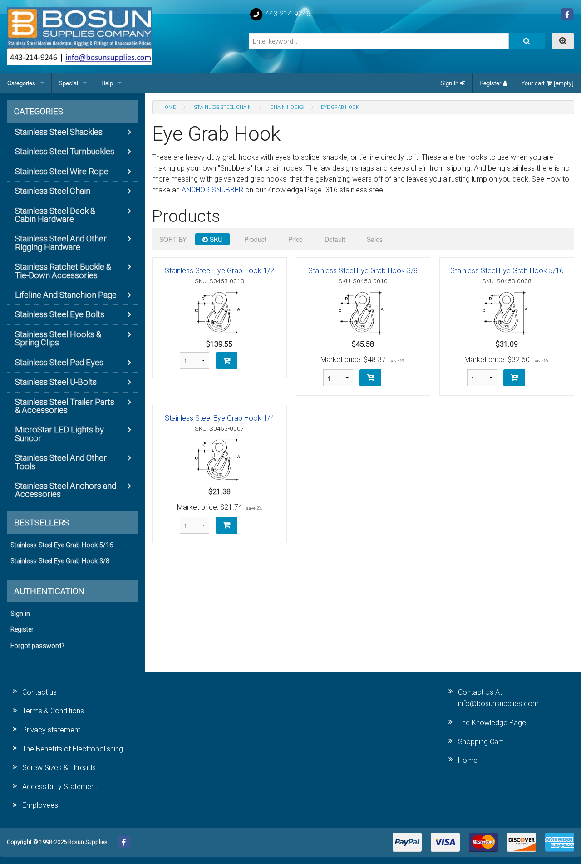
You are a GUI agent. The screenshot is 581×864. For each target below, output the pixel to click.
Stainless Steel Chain (52, 191)
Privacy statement (51, 730)
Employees (40, 805)
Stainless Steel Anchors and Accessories (65, 490)
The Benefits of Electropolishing (72, 749)
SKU (215, 239)
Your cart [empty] (547, 83)
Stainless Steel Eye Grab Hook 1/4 (219, 418)
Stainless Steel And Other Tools (61, 462)
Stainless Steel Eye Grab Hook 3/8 (363, 270)
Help (107, 83)
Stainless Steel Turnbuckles (64, 151)
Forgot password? (37, 646)
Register (491, 83)
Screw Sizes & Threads (59, 767)
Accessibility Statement (59, 786)
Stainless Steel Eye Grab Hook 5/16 (507, 270)
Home (468, 760)
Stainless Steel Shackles (59, 132)
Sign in (450, 83)
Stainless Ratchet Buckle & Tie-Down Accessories (63, 271)
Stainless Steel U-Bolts (56, 382)
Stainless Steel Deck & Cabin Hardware (55, 215)
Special (68, 83)
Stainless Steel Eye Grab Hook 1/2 (219, 270)
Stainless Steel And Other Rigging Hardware (61, 242)
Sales (375, 239)
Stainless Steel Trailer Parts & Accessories (64, 406)
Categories (21, 83)
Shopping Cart (480, 741)
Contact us (39, 692)
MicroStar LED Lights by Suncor (59, 433)
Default (335, 239)
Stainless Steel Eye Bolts (59, 314)
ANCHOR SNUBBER (212, 190)
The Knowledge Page (492, 722)
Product (255, 239)
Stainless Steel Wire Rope (61, 171)
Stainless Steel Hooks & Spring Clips (58, 338)
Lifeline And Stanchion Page (66, 294)
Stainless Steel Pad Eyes (59, 362)
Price (295, 239)
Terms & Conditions (53, 711)
